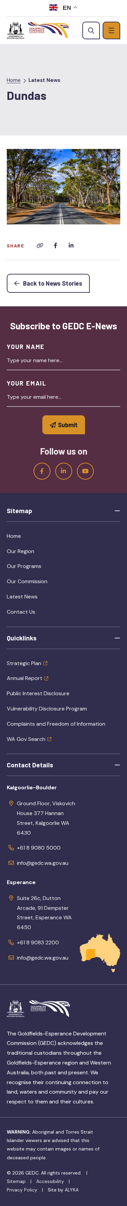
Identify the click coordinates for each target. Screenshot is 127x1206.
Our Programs (39, 568)
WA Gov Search (26, 739)
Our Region (36, 553)
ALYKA (72, 1190)
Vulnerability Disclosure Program (47, 708)
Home (14, 80)
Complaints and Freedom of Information (56, 723)
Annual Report (24, 678)
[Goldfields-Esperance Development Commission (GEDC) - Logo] (49, 1008)
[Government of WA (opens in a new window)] (15, 30)
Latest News (44, 80)
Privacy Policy (22, 1190)
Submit (68, 425)
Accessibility (50, 1181)
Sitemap (16, 1181)
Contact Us (21, 611)
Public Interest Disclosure (38, 693)
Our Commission (43, 583)
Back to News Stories (56, 283)
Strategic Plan (24, 663)
